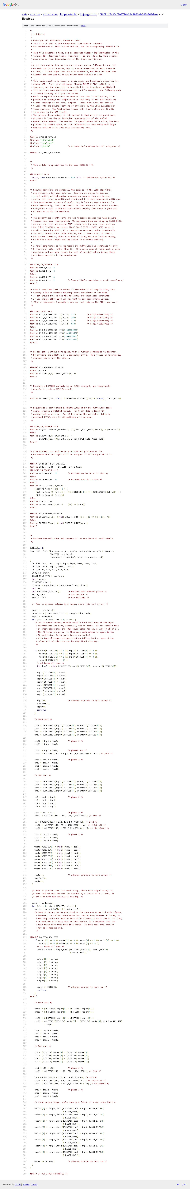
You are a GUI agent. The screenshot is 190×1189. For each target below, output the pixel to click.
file (83, 25)
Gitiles (18, 1184)
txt (177, 1184)
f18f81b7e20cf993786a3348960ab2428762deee (129, 14)
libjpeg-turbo (68, 14)
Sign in (184, 4)
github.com (50, 14)
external (35, 14)
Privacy (26, 1184)
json (184, 1184)
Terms (34, 1184)
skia (24, 14)
